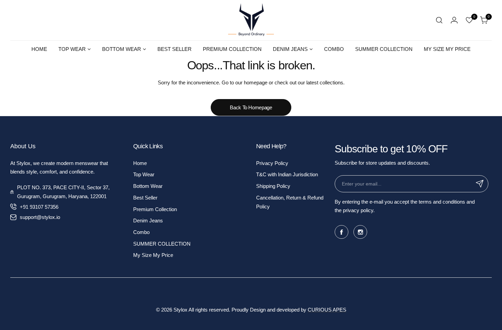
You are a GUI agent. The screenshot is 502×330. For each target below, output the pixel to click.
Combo (141, 232)
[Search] (439, 20)
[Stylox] (251, 20)
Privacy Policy (272, 163)
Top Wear (143, 174)
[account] (454, 20)
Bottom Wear (148, 186)
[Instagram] (360, 232)
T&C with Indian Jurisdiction (287, 174)
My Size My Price (153, 255)
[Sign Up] (479, 183)
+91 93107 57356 (39, 207)
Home (140, 163)
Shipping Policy (273, 186)
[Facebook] (341, 232)
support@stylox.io (40, 217)
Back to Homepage (251, 107)
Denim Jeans (148, 220)
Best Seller (145, 198)
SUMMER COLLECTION (162, 244)
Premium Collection (155, 209)
